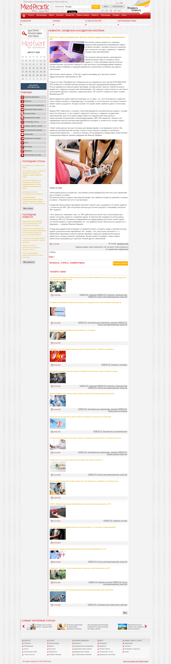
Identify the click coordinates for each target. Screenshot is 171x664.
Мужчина (28, 151)
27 (23, 61)
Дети (26, 142)
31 (37, 61)
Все (125, 613)
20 (33, 72)
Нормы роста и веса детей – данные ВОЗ (44, 626)
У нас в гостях (93, 21)
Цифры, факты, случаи (33, 126)
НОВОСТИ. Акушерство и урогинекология (110, 431)
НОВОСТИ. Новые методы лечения (117, 410)
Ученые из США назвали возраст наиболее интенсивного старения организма (33, 240)
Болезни (59, 15)
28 (26, 61)
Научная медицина (32, 97)
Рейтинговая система (33, 155)
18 (26, 72)
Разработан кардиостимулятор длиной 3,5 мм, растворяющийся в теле (78, 549)
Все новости (29, 262)
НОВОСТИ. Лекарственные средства (117, 453)
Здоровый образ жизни (33, 109)
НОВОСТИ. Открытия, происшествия (112, 295)
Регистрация (118, 6)
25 (26, 75)
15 (41, 68)
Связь (124, 15)
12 (30, 68)
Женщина (28, 147)
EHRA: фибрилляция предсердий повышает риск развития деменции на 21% (80, 504)
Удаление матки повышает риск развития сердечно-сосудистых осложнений (80, 417)
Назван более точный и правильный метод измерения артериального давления (81, 590)
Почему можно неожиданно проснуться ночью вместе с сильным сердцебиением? (83, 527)
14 (37, 68)
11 (26, 68)
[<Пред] (22, 52)
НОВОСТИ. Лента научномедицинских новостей (107, 297)
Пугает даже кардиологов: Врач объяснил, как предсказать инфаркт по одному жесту (84, 481)
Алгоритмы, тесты (31, 122)
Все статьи (28, 208)
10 (23, 68)
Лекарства (70, 15)
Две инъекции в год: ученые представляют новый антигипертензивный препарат (82, 394)
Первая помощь (82, 15)
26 (30, 75)
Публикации (105, 15)
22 (41, 72)
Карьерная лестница (33, 138)
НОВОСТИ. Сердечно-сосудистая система (76, 30)
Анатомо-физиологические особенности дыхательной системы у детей (98, 627)
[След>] (45, 52)
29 (30, 61)
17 (23, 72)
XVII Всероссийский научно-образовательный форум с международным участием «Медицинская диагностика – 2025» (32, 184)
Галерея (116, 15)
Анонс (57, 21)
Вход (106, 6)
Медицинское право (32, 118)
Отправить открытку (132, 649)
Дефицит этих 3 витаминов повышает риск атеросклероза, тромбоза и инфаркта (82, 349)
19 (30, 72)
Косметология (30, 113)
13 (33, 68)
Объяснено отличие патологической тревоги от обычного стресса (31, 247)
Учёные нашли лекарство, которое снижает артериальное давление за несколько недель (85, 438)
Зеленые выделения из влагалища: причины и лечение (74, 627)
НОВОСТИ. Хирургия (88, 295)
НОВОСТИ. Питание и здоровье (114, 365)
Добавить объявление (34, 86)
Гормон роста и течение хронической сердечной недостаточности (76, 460)
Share (51, 257)
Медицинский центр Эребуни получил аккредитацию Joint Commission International (32, 223)
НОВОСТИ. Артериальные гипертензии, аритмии (98, 323)
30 (33, 61)
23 (44, 72)
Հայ (117, 3)
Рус (121, 3)
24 (23, 75)
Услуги (31, 15)
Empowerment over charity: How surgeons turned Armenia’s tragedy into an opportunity (131, 628)
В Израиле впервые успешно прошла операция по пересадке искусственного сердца (84, 371)
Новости (95, 15)
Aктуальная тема (127, 21)
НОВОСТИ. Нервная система (115, 521)
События (26, 21)
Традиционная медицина (34, 105)
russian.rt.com (122, 244)
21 (37, 72)
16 (44, 68)
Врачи (51, 15)
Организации (41, 15)
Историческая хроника (33, 130)
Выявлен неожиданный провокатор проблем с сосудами (72, 330)
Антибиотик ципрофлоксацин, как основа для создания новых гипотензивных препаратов (85, 302)
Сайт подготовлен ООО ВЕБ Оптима (135, 661)
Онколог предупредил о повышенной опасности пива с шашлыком (32, 255)
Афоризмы (29, 134)
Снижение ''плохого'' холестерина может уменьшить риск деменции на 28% (80, 568)
